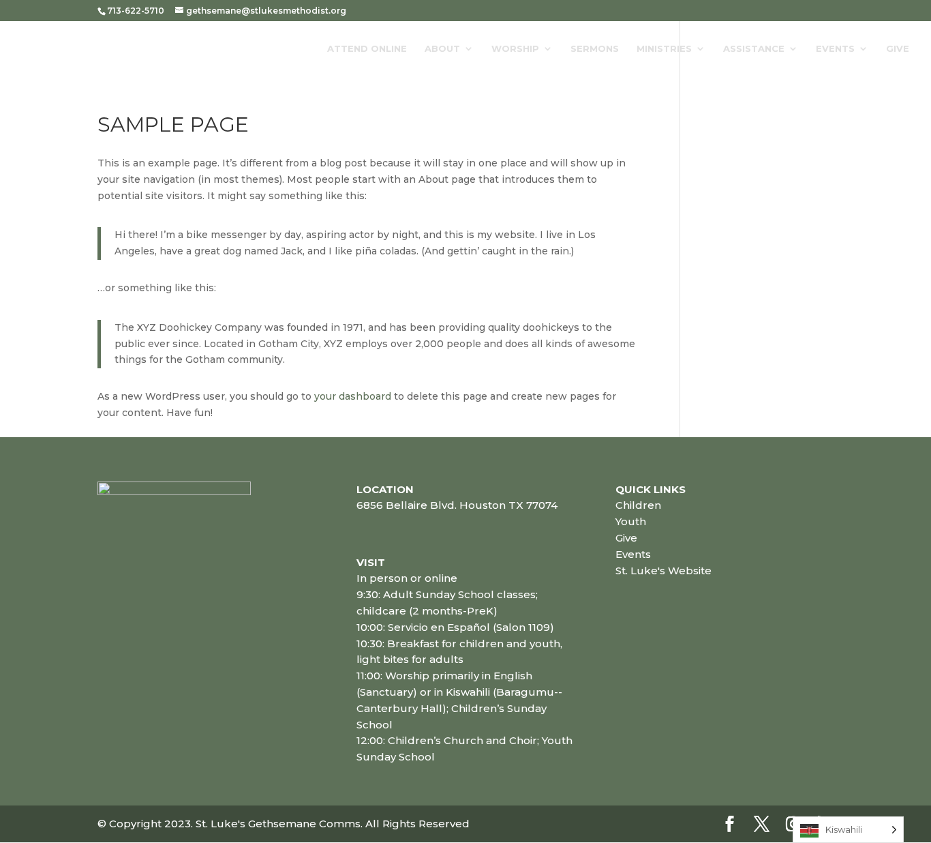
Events (835, 49)
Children (638, 505)
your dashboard (352, 396)
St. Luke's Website (663, 570)
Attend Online (367, 49)
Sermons (594, 49)
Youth (630, 521)
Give (897, 49)
